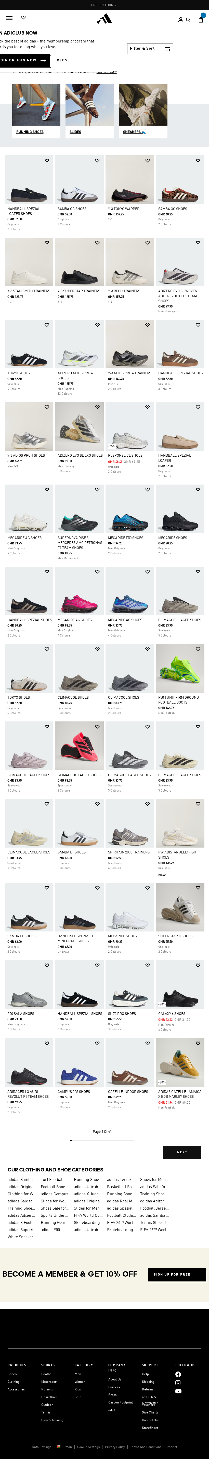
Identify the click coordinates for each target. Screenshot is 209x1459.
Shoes (12, 1374)
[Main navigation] (9, 18)
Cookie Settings (88, 1447)
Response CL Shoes (125, 455)
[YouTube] (178, 1391)
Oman (67, 1447)
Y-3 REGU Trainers (124, 291)
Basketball (49, 1397)
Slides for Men (87, 1208)
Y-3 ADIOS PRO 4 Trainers (129, 373)
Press (112, 1395)
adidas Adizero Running (22, 1216)
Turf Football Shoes (55, 1180)
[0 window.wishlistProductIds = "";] (23, 18)
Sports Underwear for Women (55, 1216)
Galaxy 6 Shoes (171, 1014)
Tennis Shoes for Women (154, 1223)
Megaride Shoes (172, 538)
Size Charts (150, 1412)
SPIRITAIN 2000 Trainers (129, 852)
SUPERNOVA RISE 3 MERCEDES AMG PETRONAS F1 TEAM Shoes (80, 543)
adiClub (113, 1410)
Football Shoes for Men (55, 1187)
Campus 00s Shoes (74, 1092)
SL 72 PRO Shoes (122, 1014)
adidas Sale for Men (154, 1187)
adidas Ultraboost (88, 1187)
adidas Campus (54, 1194)
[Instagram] (177, 1382)
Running (47, 1389)
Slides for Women (55, 1201)
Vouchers (148, 1405)
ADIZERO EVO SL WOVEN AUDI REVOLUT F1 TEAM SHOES (177, 296)
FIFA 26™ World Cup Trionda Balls (121, 1223)
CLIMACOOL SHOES (73, 697)
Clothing (14, 1382)
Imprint (172, 1447)
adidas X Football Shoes (22, 1223)
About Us (114, 1379)
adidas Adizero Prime (154, 1201)
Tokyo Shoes (18, 373)
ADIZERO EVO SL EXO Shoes (80, 455)
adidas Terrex (119, 1180)
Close (63, 60)
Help (145, 1374)
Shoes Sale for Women (55, 1208)
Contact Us (150, 1420)
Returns (147, 1389)
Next (182, 1152)
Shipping (148, 1382)
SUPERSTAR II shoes (175, 936)
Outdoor (47, 1405)
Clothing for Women (22, 1194)
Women (80, 1382)
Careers (114, 1387)
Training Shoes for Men (154, 1194)
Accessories (16, 1389)
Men (78, 1374)
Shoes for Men (153, 1180)
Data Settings (41, 1447)
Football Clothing (121, 1216)
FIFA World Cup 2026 (88, 1216)
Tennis (45, 1412)
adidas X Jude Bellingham (88, 1194)
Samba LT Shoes (72, 852)
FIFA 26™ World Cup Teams (154, 1230)
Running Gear (53, 1223)
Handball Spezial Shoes (180, 373)
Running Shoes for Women (121, 1194)
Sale (78, 1397)
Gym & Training (52, 1420)
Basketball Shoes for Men (121, 1187)
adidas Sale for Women (22, 1201)
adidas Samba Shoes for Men (154, 1216)
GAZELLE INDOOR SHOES (128, 1092)
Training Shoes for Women (22, 1208)
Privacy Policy (115, 1447)
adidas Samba (20, 1180)
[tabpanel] (104, 661)
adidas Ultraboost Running (88, 1230)
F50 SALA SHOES (20, 1014)
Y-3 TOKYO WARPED (123, 209)
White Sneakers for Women (22, 1237)
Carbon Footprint (120, 1402)
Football (47, 1374)
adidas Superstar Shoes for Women (22, 1230)
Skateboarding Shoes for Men (121, 1230)
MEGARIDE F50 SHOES (125, 538)
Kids (78, 1389)
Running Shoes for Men (88, 1180)
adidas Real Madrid (121, 1201)
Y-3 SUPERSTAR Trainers (79, 291)
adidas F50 (50, 1230)
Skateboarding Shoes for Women (88, 1223)
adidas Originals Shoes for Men (22, 1187)
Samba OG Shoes (72, 209)
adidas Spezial (120, 1208)
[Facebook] (178, 1374)
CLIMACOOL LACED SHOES (179, 620)
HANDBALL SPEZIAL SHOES (29, 620)
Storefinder (150, 1428)
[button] (46, 160)
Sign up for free (172, 1274)
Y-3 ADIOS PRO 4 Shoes (26, 455)
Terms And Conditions (145, 1447)
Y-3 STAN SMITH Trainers (28, 291)
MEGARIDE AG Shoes (24, 538)
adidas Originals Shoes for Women (88, 1201)
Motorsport (49, 1382)
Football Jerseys (154, 1208)
